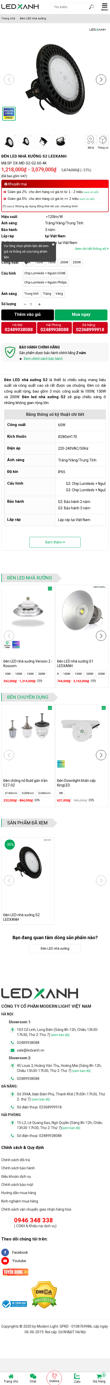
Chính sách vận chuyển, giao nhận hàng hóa (36, 1209)
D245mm (44, 793)
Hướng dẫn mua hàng (18, 1193)
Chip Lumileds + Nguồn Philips (45, 282)
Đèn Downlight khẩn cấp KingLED (76, 783)
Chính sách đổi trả (15, 1160)
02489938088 (19, 329)
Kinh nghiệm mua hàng (19, 1201)
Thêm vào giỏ (27, 314)
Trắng (47, 293)
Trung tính (31, 293)
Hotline (54, 1381)
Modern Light (47, 1326)
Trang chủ (11, 1381)
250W (77, 262)
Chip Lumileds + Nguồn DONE (45, 273)
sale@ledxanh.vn (30, 1050)
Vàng (59, 293)
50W (8, 674)
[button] (101, 79)
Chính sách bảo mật (17, 1185)
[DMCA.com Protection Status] (44, 1296)
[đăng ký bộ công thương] (14, 1305)
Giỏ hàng (99, 1378)
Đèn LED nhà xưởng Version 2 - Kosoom (27, 663)
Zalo (77, 1381)
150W (52, 262)
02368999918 (90, 329)
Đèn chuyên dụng (27, 697)
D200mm (28, 793)
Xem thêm (54, 542)
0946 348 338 (33, 1220)
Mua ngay (81, 314)
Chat (33, 1381)
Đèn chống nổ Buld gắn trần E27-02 (25, 783)
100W (39, 262)
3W (61, 793)
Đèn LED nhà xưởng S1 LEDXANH (75, 663)
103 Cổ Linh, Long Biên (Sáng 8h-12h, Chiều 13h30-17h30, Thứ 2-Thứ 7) (57, 1032)
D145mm (11, 793)
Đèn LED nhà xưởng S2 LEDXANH (21, 917)
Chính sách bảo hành (18, 1168)
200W (64, 262)
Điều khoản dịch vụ (16, 1176)
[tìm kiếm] (91, 7)
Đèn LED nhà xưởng (33, 18)
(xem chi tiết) (91, 192)
